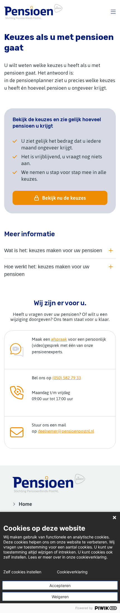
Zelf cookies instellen (22, 572)
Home (25, 504)
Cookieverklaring (72, 572)
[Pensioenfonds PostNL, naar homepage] (33, 12)
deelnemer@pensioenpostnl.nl (66, 431)
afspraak (59, 339)
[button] (113, 12)
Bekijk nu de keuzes (64, 198)
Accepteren (60, 585)
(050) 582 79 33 (66, 377)
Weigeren (60, 596)
